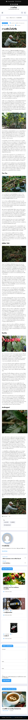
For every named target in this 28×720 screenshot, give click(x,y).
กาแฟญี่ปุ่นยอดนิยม (7, 612)
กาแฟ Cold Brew (6, 563)
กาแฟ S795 (12, 23)
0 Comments (18, 25)
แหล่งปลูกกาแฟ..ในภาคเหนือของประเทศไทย (11, 588)
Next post (4, 561)
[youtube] (17, 4)
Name (3, 661)
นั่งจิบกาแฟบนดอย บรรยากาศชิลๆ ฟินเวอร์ (12, 558)
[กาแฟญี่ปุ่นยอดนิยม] (14, 603)
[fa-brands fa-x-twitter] (12, 4)
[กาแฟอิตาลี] (14, 627)
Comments (3, 649)
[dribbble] (14, 4)
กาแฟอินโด (16, 23)
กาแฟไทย (14, 7)
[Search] (22, 13)
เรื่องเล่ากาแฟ (5, 23)
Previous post (5, 556)
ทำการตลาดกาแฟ (21, 23)
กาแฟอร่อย (5, 25)
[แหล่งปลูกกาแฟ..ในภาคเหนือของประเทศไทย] (14, 578)
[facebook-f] (10, 4)
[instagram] (15, 4)
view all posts (4, 551)
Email (3, 668)
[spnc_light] (25, 12)
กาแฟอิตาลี (6, 636)
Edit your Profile (20, 548)
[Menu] (2, 12)
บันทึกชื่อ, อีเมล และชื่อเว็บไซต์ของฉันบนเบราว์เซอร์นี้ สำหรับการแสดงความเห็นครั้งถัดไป (14, 677)
